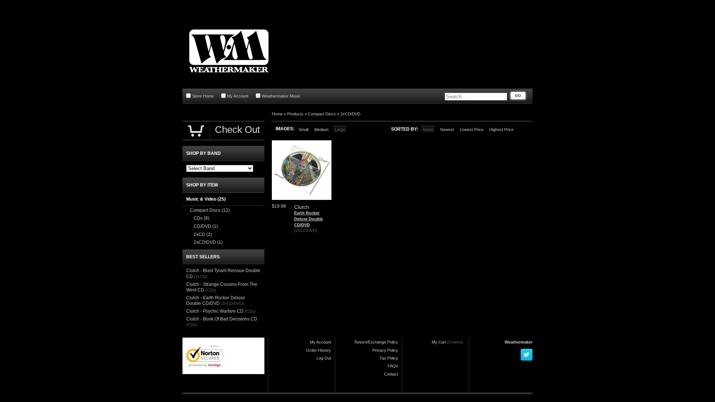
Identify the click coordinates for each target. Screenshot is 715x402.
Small (303, 129)
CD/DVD (206, 226)
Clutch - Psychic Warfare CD (215, 311)
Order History (318, 350)
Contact (391, 374)
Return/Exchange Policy (376, 342)
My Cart (439, 342)
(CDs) (210, 290)
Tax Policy (388, 358)
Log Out (324, 358)
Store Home (203, 96)
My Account (237, 96)
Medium (321, 129)
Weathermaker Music (281, 96)
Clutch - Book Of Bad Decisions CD (221, 319)
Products (295, 114)
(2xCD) (200, 276)
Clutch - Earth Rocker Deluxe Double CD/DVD (215, 300)
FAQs (393, 366)
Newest (447, 129)
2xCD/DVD (350, 114)
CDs (201, 218)
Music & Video (206, 199)
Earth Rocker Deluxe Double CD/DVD (308, 219)
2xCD (203, 234)
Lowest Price (471, 129)
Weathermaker (519, 342)
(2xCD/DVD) (305, 230)
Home (277, 114)
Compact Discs (322, 114)
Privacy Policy (385, 350)
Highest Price (501, 129)
